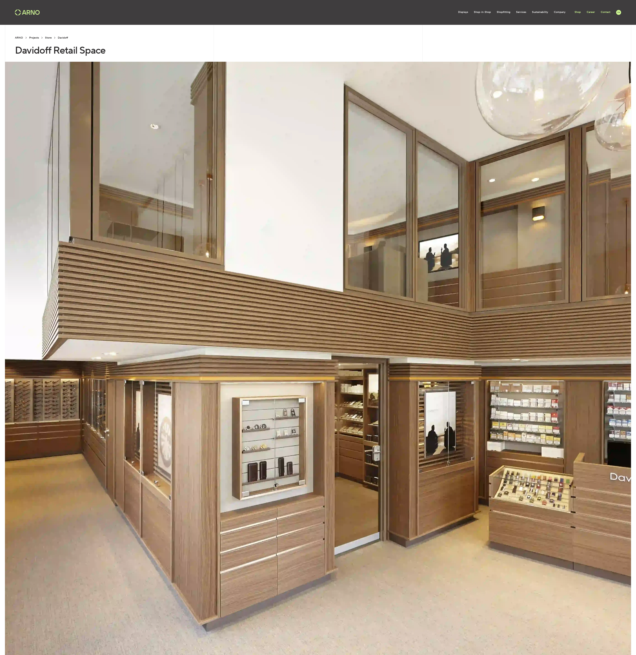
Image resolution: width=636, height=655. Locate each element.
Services (521, 12)
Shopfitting (503, 12)
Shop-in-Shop (482, 12)
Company (559, 12)
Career (591, 12)
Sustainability (540, 12)
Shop (578, 12)
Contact (605, 12)
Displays (463, 12)
